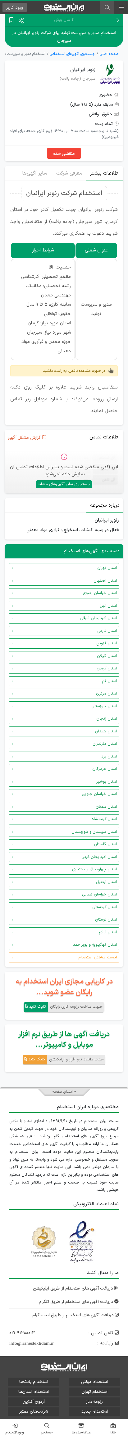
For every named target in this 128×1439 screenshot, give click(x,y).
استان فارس (107, 631)
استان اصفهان (105, 581)
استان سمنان (106, 807)
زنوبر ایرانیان (82, 69)
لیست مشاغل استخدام (97, 957)
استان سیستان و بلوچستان (94, 832)
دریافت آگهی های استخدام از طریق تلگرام (76, 1302)
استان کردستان (104, 907)
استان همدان (106, 731)
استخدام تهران (94, 1391)
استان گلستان (105, 844)
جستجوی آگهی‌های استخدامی (72, 54)
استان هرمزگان (104, 769)
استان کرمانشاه (104, 819)
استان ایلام (108, 932)
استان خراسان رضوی (100, 593)
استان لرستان (106, 920)
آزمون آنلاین (34, 1401)
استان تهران (107, 568)
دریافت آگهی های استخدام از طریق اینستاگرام (73, 1315)
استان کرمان (107, 668)
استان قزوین (106, 643)
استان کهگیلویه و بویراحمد (95, 945)
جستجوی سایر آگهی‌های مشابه (64, 484)
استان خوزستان (104, 706)
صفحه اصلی (109, 54)
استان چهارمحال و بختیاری (94, 869)
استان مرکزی (106, 694)
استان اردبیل (106, 882)
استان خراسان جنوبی (99, 794)
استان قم (109, 681)
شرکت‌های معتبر (33, 1411)
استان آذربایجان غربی (99, 857)
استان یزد (109, 756)
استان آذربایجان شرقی (98, 618)
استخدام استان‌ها (33, 1391)
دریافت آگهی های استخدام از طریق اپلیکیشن (73, 1288)
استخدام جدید (94, 1411)
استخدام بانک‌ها (33, 1382)
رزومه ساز (94, 1401)
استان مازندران (105, 744)
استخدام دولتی (94, 1382)
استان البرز (108, 606)
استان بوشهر (106, 782)
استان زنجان (106, 719)
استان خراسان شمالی (99, 894)
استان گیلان (107, 656)
